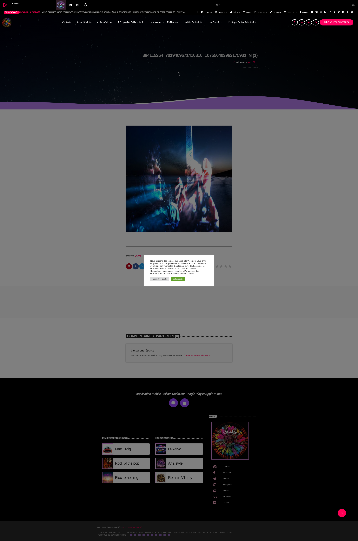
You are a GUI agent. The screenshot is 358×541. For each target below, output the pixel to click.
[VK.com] (316, 12)
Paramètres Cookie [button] (160, 279)
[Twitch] (325, 12)
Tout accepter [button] (177, 279)
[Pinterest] (339, 12)
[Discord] (352, 12)
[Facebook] (348, 12)
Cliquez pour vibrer (336, 22)
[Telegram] (334, 12)
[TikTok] (330, 12)
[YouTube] (312, 12)
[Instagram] (343, 12)
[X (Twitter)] (321, 12)
